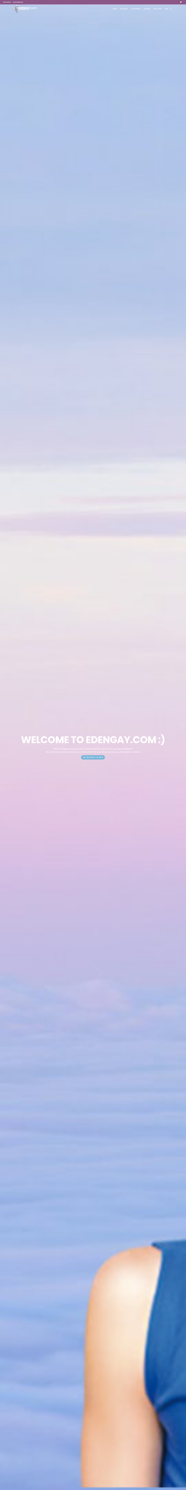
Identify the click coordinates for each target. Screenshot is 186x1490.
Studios (147, 9)
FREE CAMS (157, 9)
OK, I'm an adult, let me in (93, 757)
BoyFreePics (7, 2)
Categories (136, 9)
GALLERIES (124, 9)
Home (115, 9)
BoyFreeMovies (18, 2)
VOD (166, 9)
